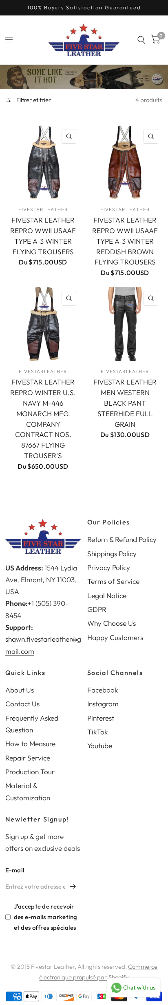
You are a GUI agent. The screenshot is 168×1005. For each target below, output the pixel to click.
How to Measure (30, 743)
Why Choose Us (111, 623)
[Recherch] (141, 39)
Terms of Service (113, 581)
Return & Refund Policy (122, 539)
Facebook (102, 690)
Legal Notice (106, 595)
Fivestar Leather (43, 209)
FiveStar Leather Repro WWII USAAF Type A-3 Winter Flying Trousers (43, 236)
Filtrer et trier (33, 100)
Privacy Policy (108, 567)
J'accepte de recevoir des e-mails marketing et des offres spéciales (45, 916)
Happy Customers (115, 637)
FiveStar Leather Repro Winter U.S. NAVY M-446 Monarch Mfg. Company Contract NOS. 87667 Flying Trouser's (43, 419)
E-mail (14, 870)
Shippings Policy (112, 553)
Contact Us (22, 703)
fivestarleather (43, 371)
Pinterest (100, 718)
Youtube (99, 745)
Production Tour (30, 771)
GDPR (96, 609)
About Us (19, 690)
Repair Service (27, 758)
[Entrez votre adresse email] (73, 886)
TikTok (97, 732)
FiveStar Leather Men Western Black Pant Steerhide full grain (125, 403)
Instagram (103, 703)
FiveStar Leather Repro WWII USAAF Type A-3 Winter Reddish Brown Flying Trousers (125, 241)
